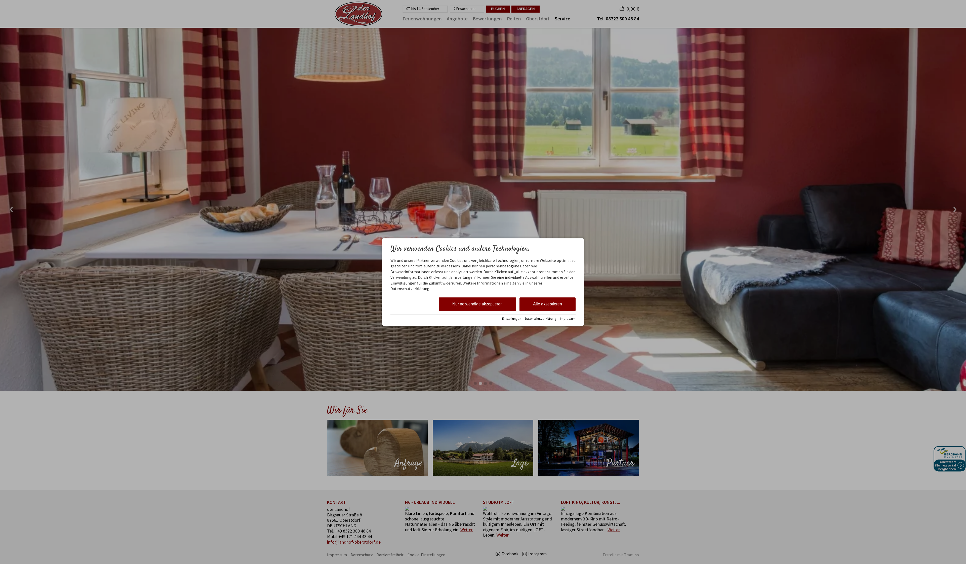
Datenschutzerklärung (540, 318)
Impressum (568, 318)
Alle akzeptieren (547, 304)
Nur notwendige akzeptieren (477, 304)
